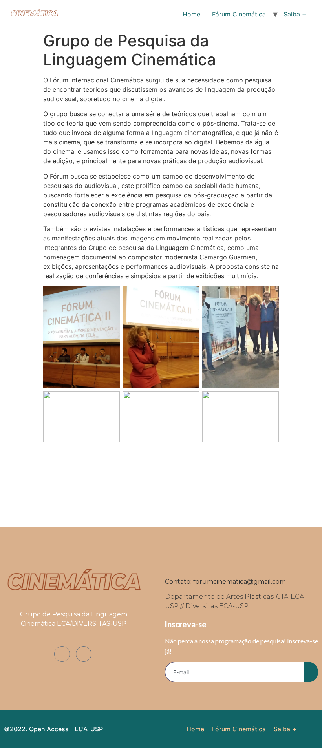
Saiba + (295, 14)
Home (191, 14)
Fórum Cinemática (239, 14)
